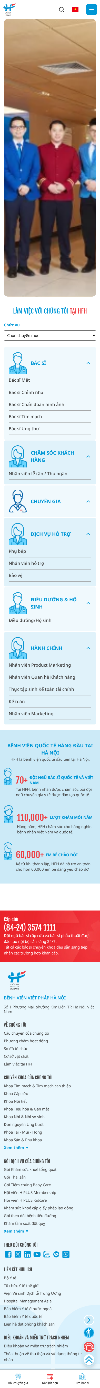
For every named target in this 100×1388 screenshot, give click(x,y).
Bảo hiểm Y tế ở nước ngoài (28, 1308)
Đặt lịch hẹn (50, 1383)
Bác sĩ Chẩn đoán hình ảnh (36, 404)
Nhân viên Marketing (31, 713)
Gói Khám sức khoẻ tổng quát (30, 1169)
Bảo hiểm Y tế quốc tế (23, 1316)
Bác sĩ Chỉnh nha (26, 392)
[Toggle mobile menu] (91, 9)
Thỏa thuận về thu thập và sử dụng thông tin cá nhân (46, 1356)
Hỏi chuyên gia (18, 1383)
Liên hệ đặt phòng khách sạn (29, 1324)
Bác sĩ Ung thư (24, 428)
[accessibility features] (89, 1332)
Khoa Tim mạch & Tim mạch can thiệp (37, 1085)
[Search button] (61, 9)
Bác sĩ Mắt (19, 380)
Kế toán (17, 701)
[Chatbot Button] (89, 1347)
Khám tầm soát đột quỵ (24, 1223)
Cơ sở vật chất (16, 1056)
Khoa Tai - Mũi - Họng (23, 1132)
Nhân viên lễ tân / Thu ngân (38, 473)
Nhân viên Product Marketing (40, 665)
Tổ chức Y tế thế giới (21, 1285)
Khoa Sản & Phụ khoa (23, 1139)
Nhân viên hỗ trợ (26, 563)
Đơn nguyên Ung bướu (24, 1124)
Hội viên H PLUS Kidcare (25, 1200)
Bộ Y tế (10, 1277)
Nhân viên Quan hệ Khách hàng (42, 677)
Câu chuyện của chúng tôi (26, 1033)
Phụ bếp (17, 551)
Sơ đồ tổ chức (16, 1048)
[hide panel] (89, 1320)
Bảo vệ (16, 575)
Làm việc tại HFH (19, 1064)
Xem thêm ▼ (16, 1148)
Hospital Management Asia (28, 1300)
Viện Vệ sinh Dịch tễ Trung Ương (32, 1293)
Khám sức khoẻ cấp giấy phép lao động (38, 1207)
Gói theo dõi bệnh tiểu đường (30, 1215)
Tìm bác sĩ (82, 1383)
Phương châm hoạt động (26, 1040)
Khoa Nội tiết (15, 1101)
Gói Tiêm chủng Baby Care (27, 1184)
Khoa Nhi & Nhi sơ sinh (24, 1116)
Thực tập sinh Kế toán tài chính (41, 689)
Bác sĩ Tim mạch (25, 416)
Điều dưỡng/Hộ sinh (30, 620)
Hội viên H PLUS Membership (30, 1192)
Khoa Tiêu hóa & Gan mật (26, 1108)
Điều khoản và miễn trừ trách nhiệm (36, 1345)
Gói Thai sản (15, 1177)
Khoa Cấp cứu (16, 1093)
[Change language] (75, 9)
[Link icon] (8, 1254)
